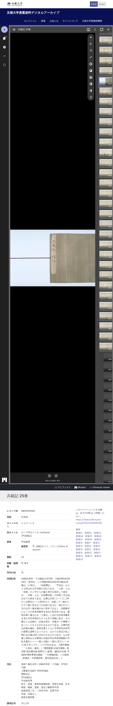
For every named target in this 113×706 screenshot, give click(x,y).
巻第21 (97, 552)
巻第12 (96, 542)
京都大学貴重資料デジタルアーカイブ (33, 12)
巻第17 (88, 549)
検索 (43, 20)
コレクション (30, 20)
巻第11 (88, 542)
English (102, 4)
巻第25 (79, 559)
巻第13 (79, 546)
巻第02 (88, 532)
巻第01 (79, 532)
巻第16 (79, 549)
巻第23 (88, 556)
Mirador (81, 487)
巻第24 (97, 556)
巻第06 (97, 536)
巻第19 (79, 552)
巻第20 (88, 552)
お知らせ (54, 20)
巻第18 (96, 549)
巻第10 (79, 542)
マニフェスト (64, 487)
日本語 (94, 4)
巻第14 (88, 546)
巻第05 (88, 536)
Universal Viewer (101, 487)
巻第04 (79, 536)
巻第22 (79, 556)
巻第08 (88, 539)
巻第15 (96, 546)
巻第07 (79, 539)
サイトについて (70, 20)
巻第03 (97, 532)
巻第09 (97, 539)
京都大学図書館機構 (92, 20)
